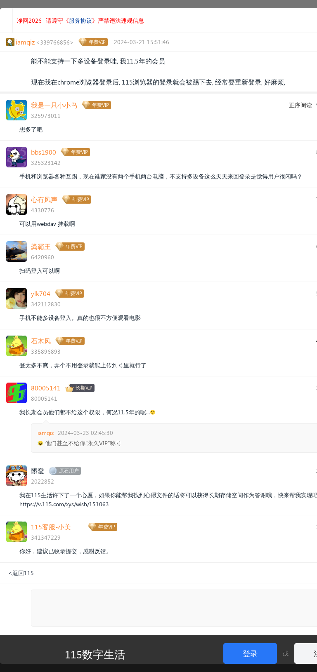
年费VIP (97, 42)
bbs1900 (43, 152)
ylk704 (40, 293)
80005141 (46, 387)
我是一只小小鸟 (54, 105)
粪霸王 (41, 246)
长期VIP (84, 388)
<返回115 (21, 573)
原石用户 (69, 471)
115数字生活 (95, 654)
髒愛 (37, 470)
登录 (250, 653)
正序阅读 (300, 105)
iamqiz (46, 433)
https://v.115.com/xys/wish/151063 (64, 504)
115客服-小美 (51, 526)
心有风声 (44, 199)
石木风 (41, 340)
